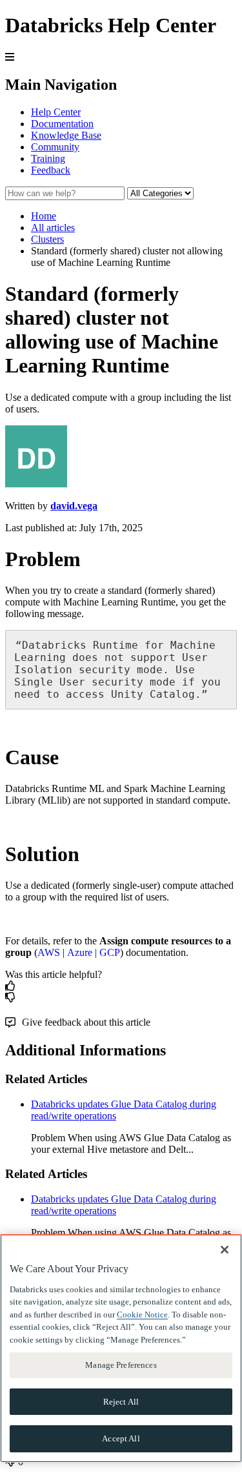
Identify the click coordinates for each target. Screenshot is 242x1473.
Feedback (50, 170)
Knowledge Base (66, 135)
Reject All (121, 1402)
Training (48, 158)
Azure (79, 952)
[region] (121, 1348)
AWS (48, 952)
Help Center (56, 112)
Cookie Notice (142, 1314)
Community (55, 146)
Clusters (47, 239)
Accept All (120, 1438)
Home (43, 215)
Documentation (62, 123)
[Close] (224, 1249)
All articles (53, 227)
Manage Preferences (120, 1365)
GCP (109, 952)
